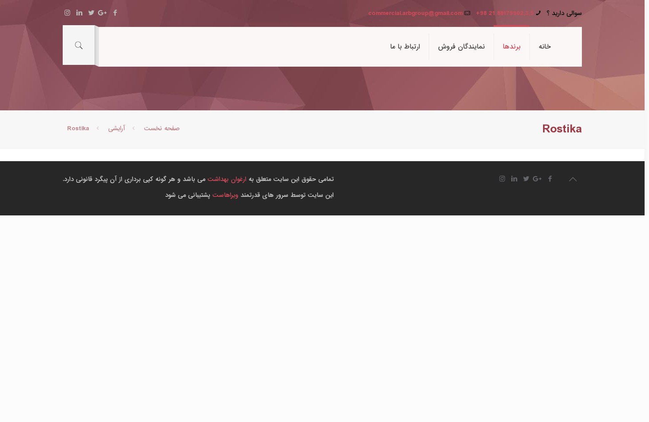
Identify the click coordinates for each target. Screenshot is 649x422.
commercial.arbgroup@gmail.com (415, 13)
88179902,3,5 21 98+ (504, 13)
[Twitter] (91, 13)
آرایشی (116, 128)
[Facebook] (115, 13)
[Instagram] (67, 13)
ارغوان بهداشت (227, 179)
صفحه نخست (162, 128)
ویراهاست (225, 195)
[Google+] (103, 13)
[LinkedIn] (79, 13)
